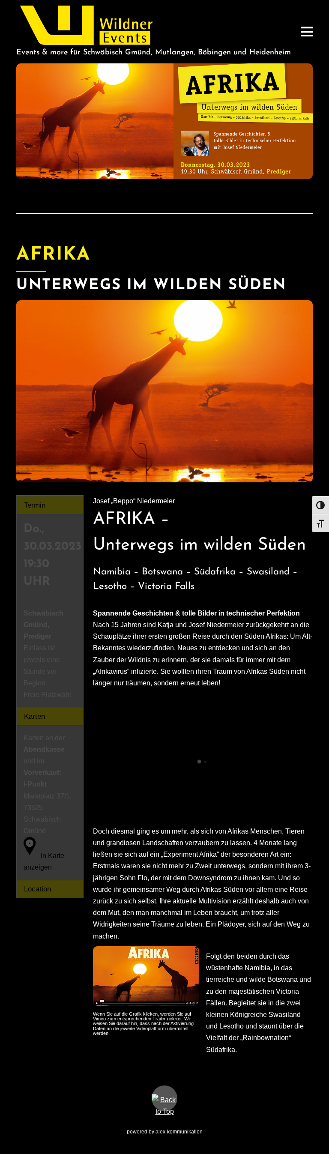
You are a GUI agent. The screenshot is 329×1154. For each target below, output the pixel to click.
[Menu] (307, 31)
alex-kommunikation (179, 1132)
